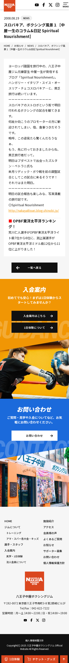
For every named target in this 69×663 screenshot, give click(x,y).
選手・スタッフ (13, 544)
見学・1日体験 (14, 556)
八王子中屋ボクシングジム (34, 581)
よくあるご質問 (52, 539)
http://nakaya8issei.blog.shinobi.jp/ (33, 210)
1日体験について (34, 327)
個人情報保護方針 (54, 563)
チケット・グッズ (43, 659)
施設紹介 (48, 521)
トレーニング (13, 533)
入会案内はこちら (34, 316)
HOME (8, 521)
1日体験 (14, 659)
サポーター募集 (52, 551)
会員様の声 (50, 533)
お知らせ (48, 545)
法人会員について (16, 562)
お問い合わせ (34, 435)
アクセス (48, 527)
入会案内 (9, 550)
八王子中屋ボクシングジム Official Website (9, 6)
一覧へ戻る (35, 267)
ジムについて (12, 527)
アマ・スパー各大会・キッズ (22, 539)
